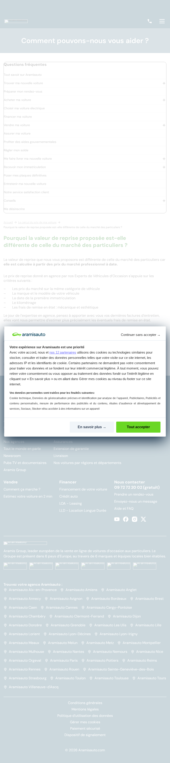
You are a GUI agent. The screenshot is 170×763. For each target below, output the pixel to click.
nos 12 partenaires (62, 352)
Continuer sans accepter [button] (140, 335)
